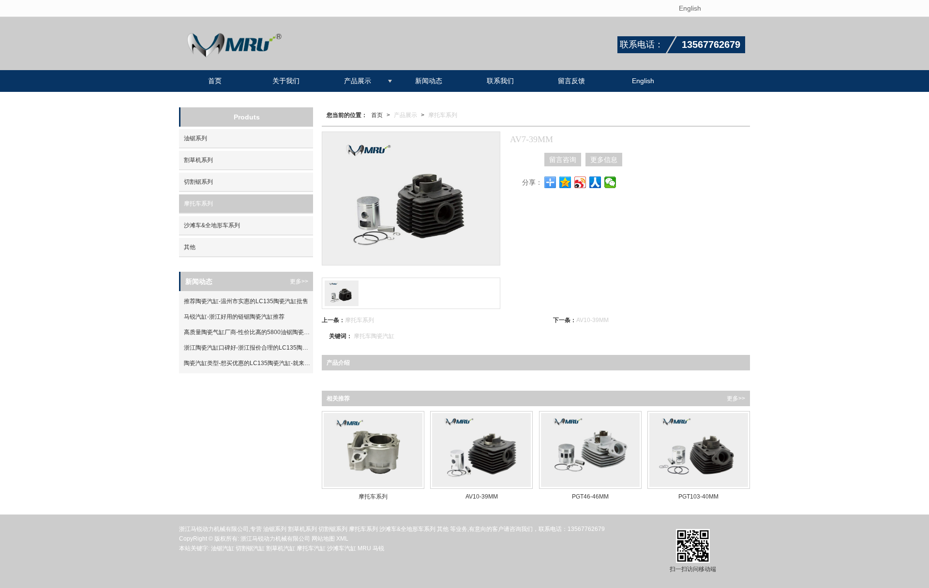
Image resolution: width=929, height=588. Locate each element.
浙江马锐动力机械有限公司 (275, 538)
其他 (189, 247)
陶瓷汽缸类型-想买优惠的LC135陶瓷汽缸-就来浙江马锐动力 (248, 363)
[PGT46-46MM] (590, 450)
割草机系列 (198, 160)
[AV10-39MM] (481, 450)
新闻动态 (428, 81)
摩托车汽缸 (311, 548)
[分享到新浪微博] (580, 182)
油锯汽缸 (222, 548)
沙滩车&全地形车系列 (212, 225)
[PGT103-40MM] (698, 450)
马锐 (378, 548)
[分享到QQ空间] (565, 182)
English (690, 8)
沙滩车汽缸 (341, 548)
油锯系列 (195, 138)
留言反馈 (571, 81)
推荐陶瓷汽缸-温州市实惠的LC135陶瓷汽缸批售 (246, 301)
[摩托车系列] (373, 450)
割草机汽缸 (280, 548)
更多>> (736, 398)
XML (342, 538)
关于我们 (286, 81)
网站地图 (323, 538)
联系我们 (500, 81)
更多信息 (603, 159)
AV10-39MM (592, 320)
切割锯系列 (198, 181)
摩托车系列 (442, 115)
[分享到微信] (610, 182)
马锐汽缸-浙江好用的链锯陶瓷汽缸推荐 (234, 316)
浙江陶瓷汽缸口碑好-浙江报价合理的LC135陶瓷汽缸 (248, 347)
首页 (215, 81)
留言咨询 (562, 159)
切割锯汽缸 (250, 548)
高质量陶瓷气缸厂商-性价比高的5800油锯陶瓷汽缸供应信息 (248, 332)
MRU (365, 548)
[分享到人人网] (595, 182)
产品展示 (357, 81)
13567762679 (586, 529)
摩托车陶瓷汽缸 (374, 336)
